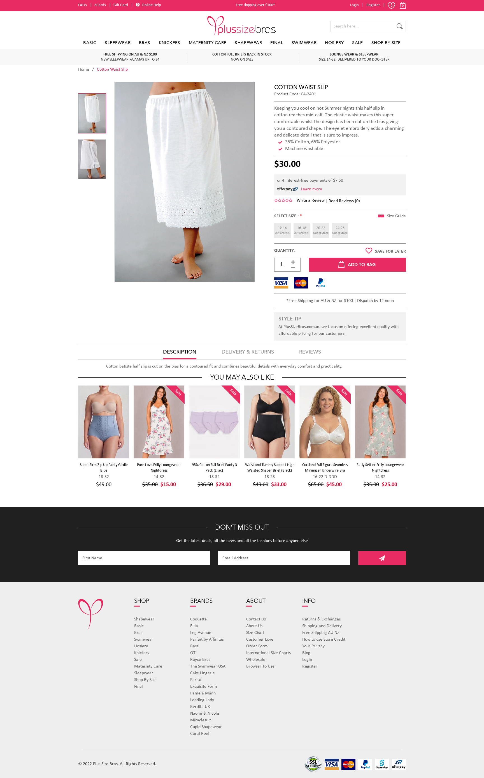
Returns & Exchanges (321, 619)
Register (373, 5)
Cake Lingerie (202, 673)
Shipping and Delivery (322, 626)
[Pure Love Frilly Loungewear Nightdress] (159, 421)
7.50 (339, 180)
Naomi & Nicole (204, 713)
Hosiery (334, 42)
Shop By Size (386, 42)
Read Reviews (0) (344, 201)
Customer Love (259, 639)
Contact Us (256, 619)
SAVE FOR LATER (390, 251)
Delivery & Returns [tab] (248, 351)
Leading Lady (202, 700)
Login (354, 5)
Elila (194, 626)
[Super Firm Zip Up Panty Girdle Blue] (103, 421)
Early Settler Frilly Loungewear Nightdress (380, 468)
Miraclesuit (200, 720)
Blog (306, 653)
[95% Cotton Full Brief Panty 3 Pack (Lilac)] (214, 421)
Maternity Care (208, 42)
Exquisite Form (203, 686)
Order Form (257, 646)
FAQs (82, 5)
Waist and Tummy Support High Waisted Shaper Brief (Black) (269, 468)
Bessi (194, 646)
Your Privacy (313, 646)
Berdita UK (200, 707)
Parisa (195, 680)
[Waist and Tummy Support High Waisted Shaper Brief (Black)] (269, 421)
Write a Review (311, 200)
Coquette (198, 619)
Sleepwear (118, 42)
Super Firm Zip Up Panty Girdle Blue (104, 468)
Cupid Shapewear (206, 727)
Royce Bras (200, 659)
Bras (144, 42)
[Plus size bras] (242, 26)
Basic (89, 42)
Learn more (311, 189)
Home (83, 69)
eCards (100, 5)
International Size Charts (268, 653)
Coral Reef (200, 733)
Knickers (169, 42)
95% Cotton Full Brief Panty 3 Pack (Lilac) (214, 468)
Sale (357, 42)
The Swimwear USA (207, 666)
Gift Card (120, 5)
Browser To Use (260, 666)
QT (193, 653)
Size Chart (255, 633)
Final (276, 42)
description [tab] (179, 351)
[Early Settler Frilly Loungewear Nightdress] (380, 421)
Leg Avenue (200, 633)
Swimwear (304, 42)
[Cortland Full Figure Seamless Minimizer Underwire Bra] (325, 421)
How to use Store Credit (323, 639)
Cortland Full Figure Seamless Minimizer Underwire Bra (325, 468)
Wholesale (255, 659)
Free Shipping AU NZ (320, 633)
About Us (254, 626)
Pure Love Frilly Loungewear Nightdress (159, 468)
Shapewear (248, 42)
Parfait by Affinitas (207, 639)
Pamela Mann (203, 693)
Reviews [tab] (310, 351)
